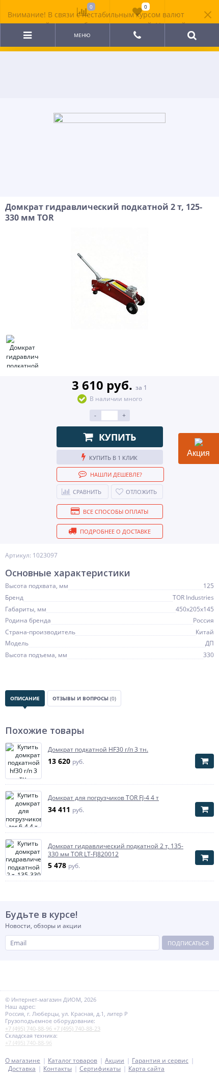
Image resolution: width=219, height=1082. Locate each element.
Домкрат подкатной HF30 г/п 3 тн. (98, 750)
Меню (82, 35)
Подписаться (188, 943)
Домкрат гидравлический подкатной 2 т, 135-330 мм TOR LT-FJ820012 (115, 850)
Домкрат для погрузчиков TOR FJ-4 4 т (103, 798)
